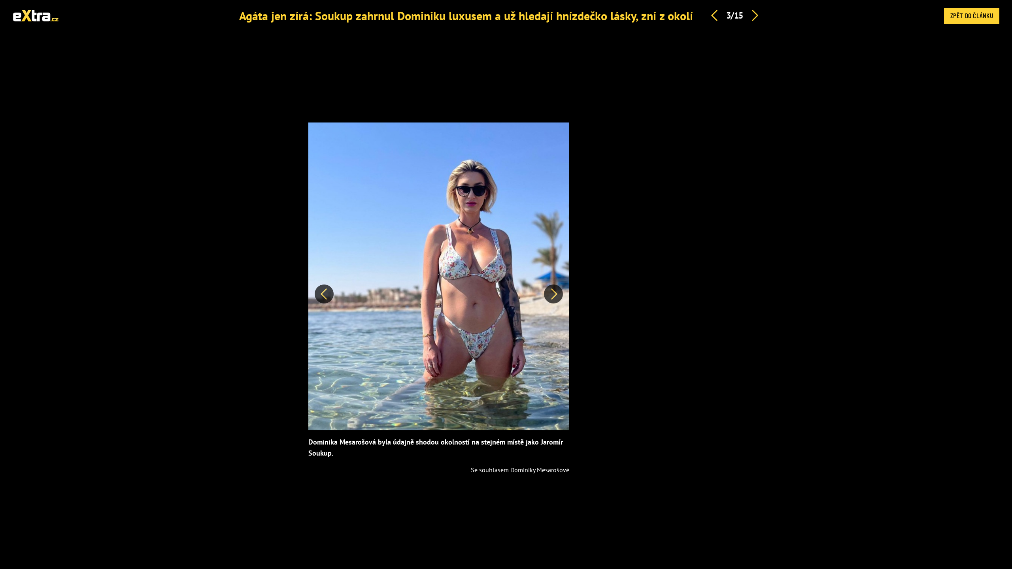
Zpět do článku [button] (971, 15)
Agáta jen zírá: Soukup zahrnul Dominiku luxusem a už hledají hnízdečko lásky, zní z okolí (466, 15)
